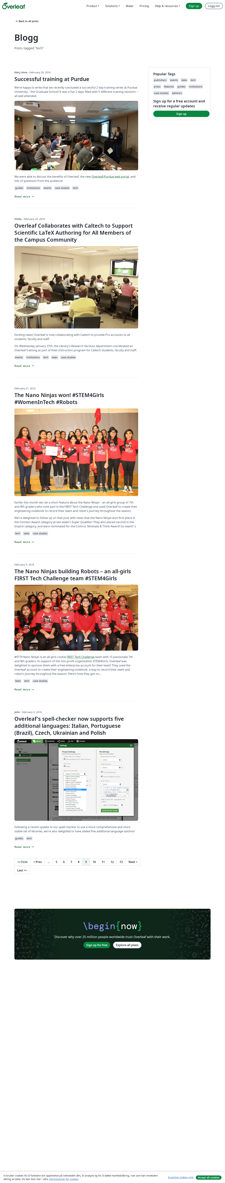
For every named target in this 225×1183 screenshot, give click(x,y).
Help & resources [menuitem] (166, 6)
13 (121, 862)
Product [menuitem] (91, 6)
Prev (37, 862)
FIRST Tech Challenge (81, 657)
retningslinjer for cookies (63, 1179)
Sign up (181, 114)
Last (22, 870)
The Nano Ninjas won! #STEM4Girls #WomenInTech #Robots (59, 398)
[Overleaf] (13, 6)
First (22, 862)
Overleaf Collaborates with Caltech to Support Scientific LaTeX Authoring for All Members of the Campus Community (73, 232)
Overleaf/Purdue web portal (110, 177)
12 (112, 862)
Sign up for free (96, 945)
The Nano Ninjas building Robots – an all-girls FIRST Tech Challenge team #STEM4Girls (72, 575)
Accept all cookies (208, 1177)
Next (132, 862)
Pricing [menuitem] (144, 6)
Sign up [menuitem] (194, 6)
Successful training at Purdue (51, 79)
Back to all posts (26, 21)
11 (103, 862)
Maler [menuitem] (130, 6)
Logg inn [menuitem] (214, 6)
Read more (24, 196)
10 (94, 862)
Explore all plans (127, 945)
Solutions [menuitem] (111, 6)
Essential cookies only (181, 1177)
